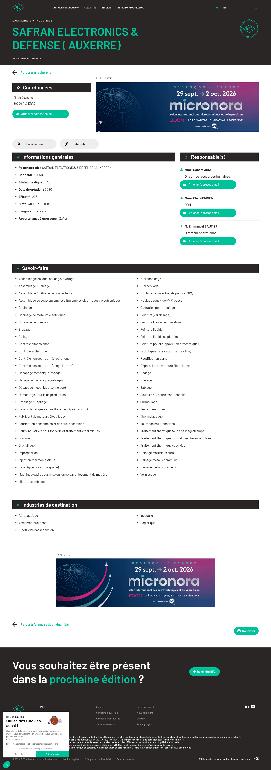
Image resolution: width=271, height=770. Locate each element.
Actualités (90, 7)
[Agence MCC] (256, 759)
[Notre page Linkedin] (247, 706)
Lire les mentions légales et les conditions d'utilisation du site (32, 744)
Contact (141, 718)
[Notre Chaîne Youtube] (253, 706)
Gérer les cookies (125, 759)
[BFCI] (18, 6)
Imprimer (248, 631)
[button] (6, 764)
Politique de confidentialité (98, 759)
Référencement (145, 706)
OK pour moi (52, 754)
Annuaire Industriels (66, 7)
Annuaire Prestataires (130, 7)
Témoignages (144, 724)
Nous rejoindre (145, 712)
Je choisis (19, 754)
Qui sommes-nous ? (106, 724)
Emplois (106, 7)
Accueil (100, 706)
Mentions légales (70, 759)
